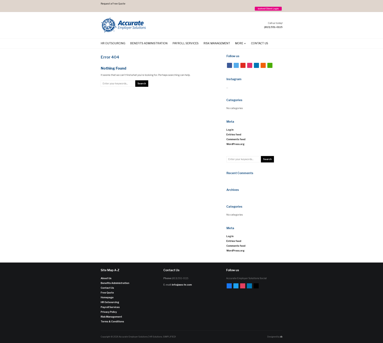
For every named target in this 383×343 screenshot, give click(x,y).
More (239, 43)
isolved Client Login (268, 8)
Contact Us (259, 43)
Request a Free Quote (113, 3)
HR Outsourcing (113, 43)
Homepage (107, 297)
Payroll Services (185, 43)
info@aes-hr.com (182, 284)
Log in (230, 129)
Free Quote (107, 292)
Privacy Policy (109, 312)
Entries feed (233, 134)
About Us (106, 278)
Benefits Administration (149, 43)
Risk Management (216, 43)
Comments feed (235, 139)
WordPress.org (235, 144)
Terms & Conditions (112, 321)
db (281, 336)
